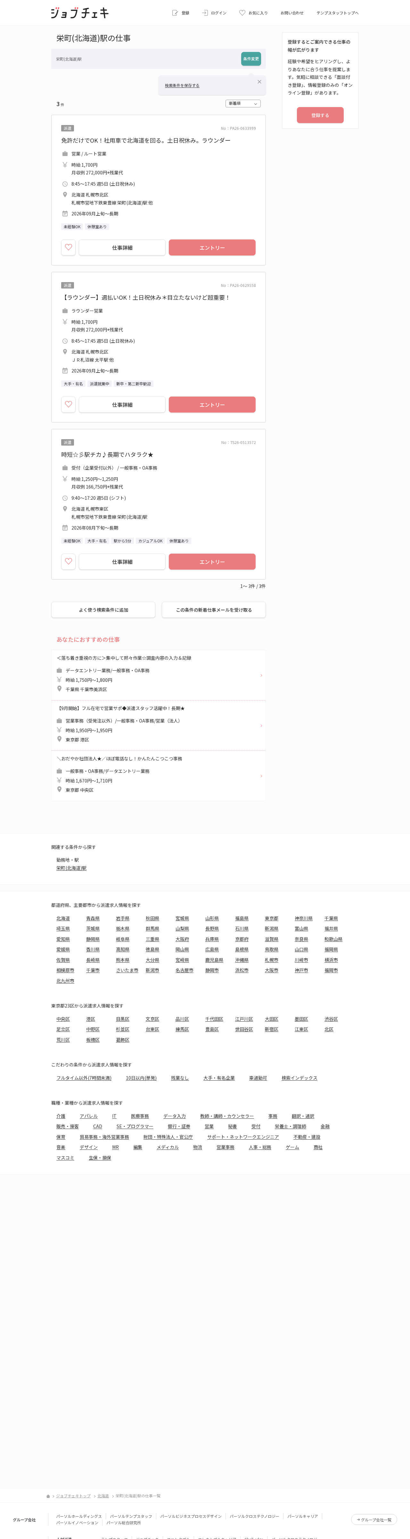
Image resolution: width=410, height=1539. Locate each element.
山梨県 (182, 928)
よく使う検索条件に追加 (103, 609)
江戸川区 (244, 1019)
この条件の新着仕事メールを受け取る (214, 609)
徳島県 (152, 949)
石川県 (242, 928)
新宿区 (271, 1029)
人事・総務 (260, 1147)
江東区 (301, 1029)
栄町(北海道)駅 (71, 868)
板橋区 (93, 1039)
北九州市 (65, 980)
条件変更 (251, 58)
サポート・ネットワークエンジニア (243, 1136)
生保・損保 (100, 1157)
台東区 (152, 1029)
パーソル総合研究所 (123, 1522)
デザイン (89, 1147)
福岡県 (331, 949)
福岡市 (331, 970)
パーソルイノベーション (77, 1522)
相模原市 (65, 970)
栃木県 (122, 928)
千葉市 (93, 970)
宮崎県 (182, 960)
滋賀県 (271, 939)
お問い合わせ (292, 12)
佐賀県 (63, 960)
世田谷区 (244, 1029)
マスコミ (65, 1157)
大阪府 (182, 939)
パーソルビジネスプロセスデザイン (191, 1516)
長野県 (212, 928)
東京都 (271, 918)
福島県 (242, 918)
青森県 (93, 918)
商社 (318, 1147)
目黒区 (122, 1019)
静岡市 (212, 970)
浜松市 (242, 970)
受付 (255, 1126)
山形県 (212, 918)
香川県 (93, 949)
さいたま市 (127, 970)
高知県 (122, 949)
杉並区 (122, 1029)
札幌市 (271, 960)
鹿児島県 (214, 960)
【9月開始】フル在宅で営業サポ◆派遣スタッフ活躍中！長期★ (121, 724)
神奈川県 (304, 918)
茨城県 (93, 928)
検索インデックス (299, 1078)
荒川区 (63, 1039)
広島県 (212, 949)
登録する (320, 115)
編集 (137, 1147)
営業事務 (225, 1147)
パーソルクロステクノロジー (254, 1516)
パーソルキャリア (302, 1516)
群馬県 (152, 928)
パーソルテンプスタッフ (131, 1516)
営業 (209, 1126)
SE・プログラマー (135, 1126)
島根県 (242, 949)
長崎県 (93, 960)
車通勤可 (258, 1078)
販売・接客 (67, 1126)
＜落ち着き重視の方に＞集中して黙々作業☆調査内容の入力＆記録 (124, 674)
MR (115, 1147)
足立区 (63, 1029)
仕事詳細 (122, 247)
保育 (60, 1136)
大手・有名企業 (219, 1078)
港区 (90, 1019)
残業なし (180, 1078)
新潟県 (271, 928)
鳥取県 (271, 949)
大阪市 (271, 970)
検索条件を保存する (182, 85)
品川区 (182, 1019)
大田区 (271, 1019)
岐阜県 (122, 939)
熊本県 (122, 960)
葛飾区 (122, 1039)
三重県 (152, 939)
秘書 (232, 1126)
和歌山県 (333, 939)
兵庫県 (212, 939)
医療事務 (140, 1116)
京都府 (242, 939)
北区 (328, 1029)
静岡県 (93, 939)
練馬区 (182, 1029)
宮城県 (182, 918)
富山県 (301, 928)
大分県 (152, 960)
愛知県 (63, 939)
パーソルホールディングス (79, 1516)
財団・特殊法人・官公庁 (168, 1136)
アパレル (89, 1116)
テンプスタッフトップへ (337, 12)
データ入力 (174, 1116)
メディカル (168, 1147)
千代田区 (214, 1019)
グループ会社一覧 (376, 1519)
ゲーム (292, 1147)
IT (114, 1116)
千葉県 (331, 918)
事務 (272, 1116)
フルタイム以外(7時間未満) (83, 1078)
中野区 (93, 1029)
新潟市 (152, 970)
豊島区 (212, 1029)
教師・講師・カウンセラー (227, 1116)
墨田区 (301, 1019)
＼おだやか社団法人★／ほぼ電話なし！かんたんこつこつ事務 (119, 774)
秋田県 (152, 918)
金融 (325, 1126)
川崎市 (301, 960)
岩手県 (122, 918)
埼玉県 (63, 928)
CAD (97, 1126)
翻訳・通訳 (303, 1116)
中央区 (63, 1019)
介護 (60, 1116)
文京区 (152, 1019)
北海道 (63, 918)
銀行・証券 (179, 1126)
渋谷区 (331, 1019)
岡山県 (182, 949)
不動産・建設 (306, 1136)
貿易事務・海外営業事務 (104, 1136)
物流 (197, 1147)
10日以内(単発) (141, 1078)
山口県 (301, 949)
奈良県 (301, 939)
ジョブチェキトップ (73, 1495)
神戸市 (301, 970)
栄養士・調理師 (290, 1126)
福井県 (331, 928)
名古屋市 (184, 970)
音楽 (60, 1147)
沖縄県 (242, 960)
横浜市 (331, 960)
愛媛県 (63, 949)
